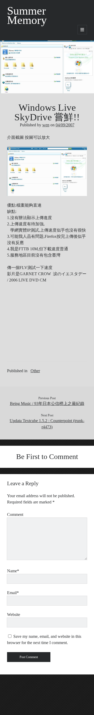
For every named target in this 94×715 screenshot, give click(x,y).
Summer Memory (27, 15)
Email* (13, 593)
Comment (15, 514)
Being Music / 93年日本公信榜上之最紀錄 (47, 403)
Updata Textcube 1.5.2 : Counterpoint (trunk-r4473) (47, 423)
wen (45, 125)
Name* (13, 571)
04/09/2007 (65, 125)
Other (35, 371)
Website (13, 614)
